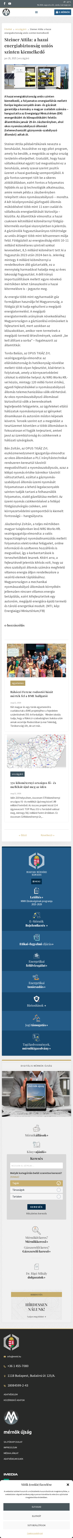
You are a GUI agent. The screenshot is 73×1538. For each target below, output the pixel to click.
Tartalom (17, 1196)
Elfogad (36, 1506)
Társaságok (18, 1189)
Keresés (36, 1207)
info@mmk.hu (14, 1356)
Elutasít (36, 1516)
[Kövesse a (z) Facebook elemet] (4, 3)
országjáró (23, 58)
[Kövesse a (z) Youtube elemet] (9, 3)
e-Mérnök (64, 12)
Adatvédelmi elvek (13, 1458)
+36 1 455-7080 (18, 1366)
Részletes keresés (36, 1213)
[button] (68, 1484)
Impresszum (10, 1447)
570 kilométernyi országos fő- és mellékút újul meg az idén (33, 785)
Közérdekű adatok (14, 1400)
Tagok (15, 1183)
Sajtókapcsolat (13, 1441)
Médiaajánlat (11, 1453)
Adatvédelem (11, 1394)
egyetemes (18, 683)
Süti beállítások (37, 1525)
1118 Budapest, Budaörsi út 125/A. (31, 1376)
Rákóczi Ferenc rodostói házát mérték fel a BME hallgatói (31, 694)
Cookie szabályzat (35, 1533)
